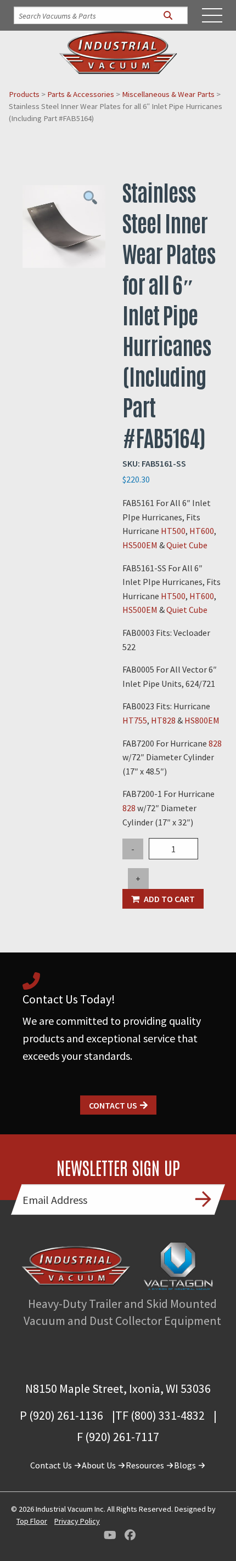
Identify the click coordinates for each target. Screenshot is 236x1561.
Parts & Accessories (80, 94)
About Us (99, 1465)
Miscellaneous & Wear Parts (168, 94)
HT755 (134, 720)
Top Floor (31, 1521)
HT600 (201, 530)
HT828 (164, 720)
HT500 (173, 530)
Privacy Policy (77, 1521)
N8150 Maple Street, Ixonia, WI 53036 (118, 1388)
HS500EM (140, 545)
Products (24, 94)
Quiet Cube (186, 545)
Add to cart (169, 898)
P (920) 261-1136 (61, 1415)
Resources (146, 1465)
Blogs (186, 1465)
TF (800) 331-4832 (160, 1415)
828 (215, 743)
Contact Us (113, 1105)
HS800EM (202, 720)
